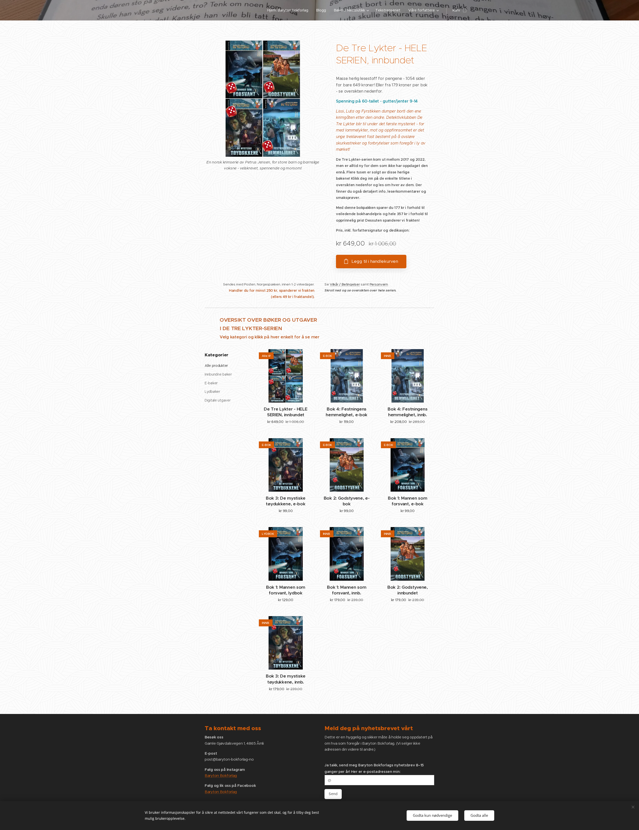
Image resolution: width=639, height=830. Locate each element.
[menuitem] (289, 10)
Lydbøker (212, 391)
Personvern (379, 284)
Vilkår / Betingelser (345, 284)
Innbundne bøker (218, 374)
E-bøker (211, 383)
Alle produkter (216, 365)
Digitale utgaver (217, 400)
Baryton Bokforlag (221, 775)
